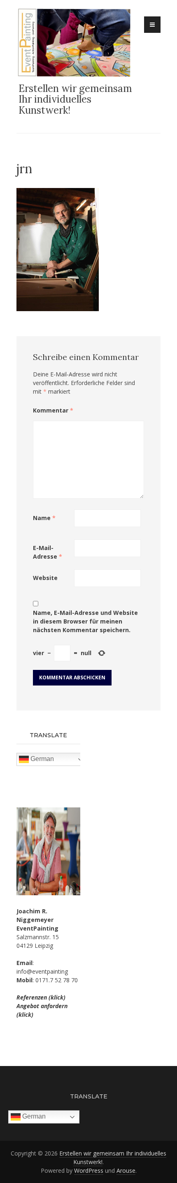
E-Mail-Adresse (47, 552)
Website (45, 578)
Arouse (125, 1170)
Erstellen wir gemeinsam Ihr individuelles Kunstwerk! (75, 99)
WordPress (88, 1170)
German (41, 758)
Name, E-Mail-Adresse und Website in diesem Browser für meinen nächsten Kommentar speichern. (85, 621)
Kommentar (53, 410)
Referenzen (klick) (40, 997)
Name (44, 518)
